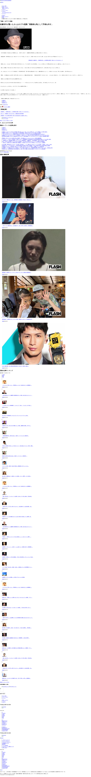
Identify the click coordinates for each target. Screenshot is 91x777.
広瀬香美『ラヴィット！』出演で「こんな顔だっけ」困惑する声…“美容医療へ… (17, 546)
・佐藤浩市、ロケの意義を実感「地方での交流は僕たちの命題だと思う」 (14, 115)
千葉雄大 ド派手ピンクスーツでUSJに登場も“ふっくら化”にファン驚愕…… (16, 536)
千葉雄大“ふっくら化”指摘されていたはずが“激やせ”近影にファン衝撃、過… (16, 516)
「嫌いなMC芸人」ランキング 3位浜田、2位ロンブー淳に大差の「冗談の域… (17, 496)
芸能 (3, 8)
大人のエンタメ (8, 12)
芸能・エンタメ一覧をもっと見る (6, 120)
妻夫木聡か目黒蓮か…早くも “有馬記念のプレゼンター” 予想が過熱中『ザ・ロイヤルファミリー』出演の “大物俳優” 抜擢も (25, 136)
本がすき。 (4, 763)
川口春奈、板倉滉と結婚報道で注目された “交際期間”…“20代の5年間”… (15, 637)
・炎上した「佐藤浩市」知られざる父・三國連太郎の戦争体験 (12, 113)
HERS (3, 716)
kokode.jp (3, 726)
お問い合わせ (4, 747)
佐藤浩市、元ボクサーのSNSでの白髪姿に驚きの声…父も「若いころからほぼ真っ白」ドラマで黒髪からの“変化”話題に (24, 131)
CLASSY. (4, 713)
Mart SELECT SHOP (5, 728)
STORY (3, 715)
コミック (3, 13)
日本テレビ (4, 128)
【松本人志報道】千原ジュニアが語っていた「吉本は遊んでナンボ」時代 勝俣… (17, 445)
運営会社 (3, 744)
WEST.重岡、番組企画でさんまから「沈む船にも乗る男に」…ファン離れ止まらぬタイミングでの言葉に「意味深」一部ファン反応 (27, 144)
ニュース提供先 (5, 745)
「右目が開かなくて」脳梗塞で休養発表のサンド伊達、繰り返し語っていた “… (17, 395)
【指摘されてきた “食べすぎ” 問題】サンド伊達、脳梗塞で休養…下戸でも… (16, 425)
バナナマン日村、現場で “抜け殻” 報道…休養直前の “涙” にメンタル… (15, 466)
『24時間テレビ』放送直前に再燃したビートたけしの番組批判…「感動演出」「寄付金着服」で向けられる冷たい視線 (24, 140)
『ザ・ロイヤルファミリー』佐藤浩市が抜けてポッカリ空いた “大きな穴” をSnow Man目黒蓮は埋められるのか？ (23, 134)
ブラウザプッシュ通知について (8, 746)
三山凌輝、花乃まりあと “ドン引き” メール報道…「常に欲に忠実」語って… (16, 607)
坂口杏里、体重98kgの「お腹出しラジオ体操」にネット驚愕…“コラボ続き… (16, 476)
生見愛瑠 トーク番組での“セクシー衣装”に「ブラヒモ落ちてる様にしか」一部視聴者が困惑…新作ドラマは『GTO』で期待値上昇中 (27, 147)
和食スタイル (4, 721)
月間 (3, 377)
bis (2, 719)
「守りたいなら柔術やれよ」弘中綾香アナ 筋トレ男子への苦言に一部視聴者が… (17, 225)
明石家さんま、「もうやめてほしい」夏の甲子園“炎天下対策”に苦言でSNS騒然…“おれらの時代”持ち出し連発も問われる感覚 (26, 145)
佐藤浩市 (3, 127)
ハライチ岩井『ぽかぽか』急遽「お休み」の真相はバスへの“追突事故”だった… (17, 567)
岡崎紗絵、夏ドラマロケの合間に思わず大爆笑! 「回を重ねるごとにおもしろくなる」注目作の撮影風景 (21, 138)
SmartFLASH (4, 762)
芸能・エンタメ (5, 7)
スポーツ (3, 9)
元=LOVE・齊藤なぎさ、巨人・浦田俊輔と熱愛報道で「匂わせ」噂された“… (16, 199)
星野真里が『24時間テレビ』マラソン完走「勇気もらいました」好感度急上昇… (17, 319)
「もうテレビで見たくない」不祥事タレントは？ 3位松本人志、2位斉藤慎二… (17, 385)
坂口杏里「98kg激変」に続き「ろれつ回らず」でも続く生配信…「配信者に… (17, 627)
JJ (2, 712)
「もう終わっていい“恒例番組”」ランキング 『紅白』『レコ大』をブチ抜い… (17, 405)
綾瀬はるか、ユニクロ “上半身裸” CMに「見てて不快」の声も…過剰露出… (16, 678)
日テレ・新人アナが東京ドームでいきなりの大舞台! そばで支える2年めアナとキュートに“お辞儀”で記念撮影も (23, 141)
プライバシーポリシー (6, 742)
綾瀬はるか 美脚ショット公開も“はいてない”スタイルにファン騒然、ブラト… (17, 597)
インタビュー (6, 8)
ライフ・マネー (5, 10)
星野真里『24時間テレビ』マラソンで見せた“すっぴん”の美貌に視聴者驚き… (16, 272)
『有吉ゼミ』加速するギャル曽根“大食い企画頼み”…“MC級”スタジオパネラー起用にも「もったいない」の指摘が (23, 142)
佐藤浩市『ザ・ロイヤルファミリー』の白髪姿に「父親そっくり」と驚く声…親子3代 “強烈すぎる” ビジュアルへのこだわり (25, 135)
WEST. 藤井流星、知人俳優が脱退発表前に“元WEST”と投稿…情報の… (15, 366)
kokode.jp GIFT (5, 730)
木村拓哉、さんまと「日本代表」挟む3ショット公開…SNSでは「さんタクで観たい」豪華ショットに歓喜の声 (23, 146)
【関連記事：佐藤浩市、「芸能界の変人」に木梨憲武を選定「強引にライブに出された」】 (45, 60)
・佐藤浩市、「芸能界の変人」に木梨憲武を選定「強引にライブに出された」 (14, 111)
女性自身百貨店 (5, 729)
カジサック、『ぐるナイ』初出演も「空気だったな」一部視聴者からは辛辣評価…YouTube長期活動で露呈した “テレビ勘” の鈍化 (26, 139)
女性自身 (3, 722)
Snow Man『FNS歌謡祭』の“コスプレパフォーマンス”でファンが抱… (15, 415)
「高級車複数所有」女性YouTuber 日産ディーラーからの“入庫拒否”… (15, 435)
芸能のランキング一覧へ (4, 682)
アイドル (3, 12)
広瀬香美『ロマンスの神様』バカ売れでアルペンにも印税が (13, 577)
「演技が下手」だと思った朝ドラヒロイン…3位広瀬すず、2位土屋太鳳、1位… (17, 506)
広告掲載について (5, 743)
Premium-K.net (4, 720)
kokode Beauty (4, 727)
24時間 (3, 374)
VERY (3, 714)
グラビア (3, 11)
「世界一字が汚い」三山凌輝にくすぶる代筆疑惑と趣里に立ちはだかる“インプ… (17, 617)
